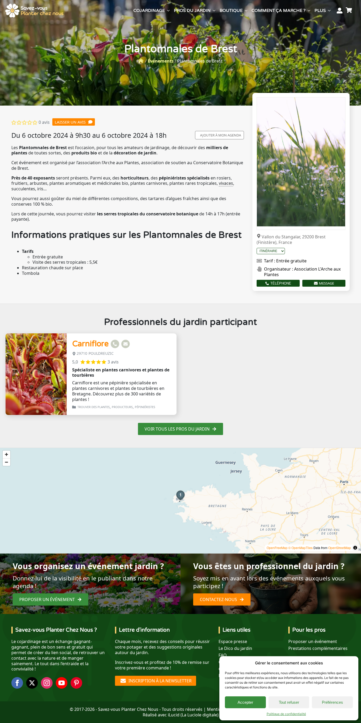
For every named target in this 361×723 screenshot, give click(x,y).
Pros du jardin (192, 10)
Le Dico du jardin (235, 648)
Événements (161, 61)
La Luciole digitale (199, 715)
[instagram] (47, 683)
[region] (180, 501)
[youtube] (61, 683)
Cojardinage (149, 10)
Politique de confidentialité (286, 714)
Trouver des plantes (93, 407)
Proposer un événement (312, 641)
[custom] (76, 683)
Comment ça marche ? (279, 10)
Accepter (245, 702)
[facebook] (17, 683)
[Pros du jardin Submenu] (214, 10)
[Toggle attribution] (355, 548)
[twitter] (32, 683)
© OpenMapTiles (300, 547)
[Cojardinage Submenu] (168, 10)
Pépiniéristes (145, 407)
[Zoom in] (6, 454)
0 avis (44, 122)
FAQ (223, 655)
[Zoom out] (6, 462)
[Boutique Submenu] (246, 10)
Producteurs (122, 407)
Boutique (231, 10)
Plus (320, 10)
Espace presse (233, 641)
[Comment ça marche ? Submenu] (309, 10)
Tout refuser (289, 702)
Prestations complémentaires (318, 648)
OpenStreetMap (339, 547)
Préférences (332, 702)
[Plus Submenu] (329, 10)
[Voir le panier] (350, 10)
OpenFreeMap (277, 547)
